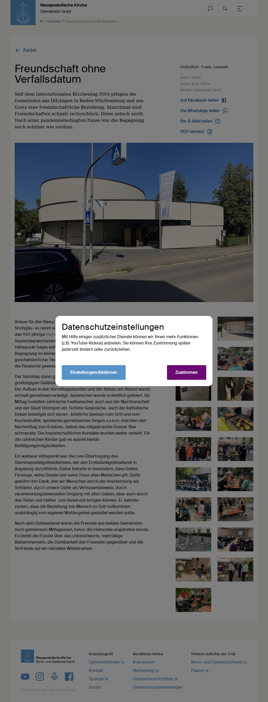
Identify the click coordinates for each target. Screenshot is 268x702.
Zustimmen (186, 372)
